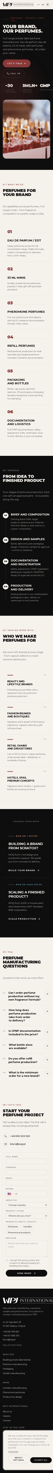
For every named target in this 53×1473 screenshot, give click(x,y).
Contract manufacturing (15, 1388)
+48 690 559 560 (11, 1331)
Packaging (8, 1369)
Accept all (40, 1460)
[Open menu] (47, 4)
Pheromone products (19, 1232)
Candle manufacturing (14, 1373)
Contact (7, 1420)
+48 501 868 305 (11, 1335)
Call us (15, 73)
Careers (6, 1416)
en (43, 4)
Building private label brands (16, 1360)
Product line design (12, 1397)
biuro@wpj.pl (9, 1339)
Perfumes (13, 1226)
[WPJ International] (18, 4)
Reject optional (18, 1459)
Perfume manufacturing (15, 1364)
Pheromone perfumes (14, 1392)
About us (7, 1411)
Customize (13, 1451)
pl (39, 4)
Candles (27, 1226)
